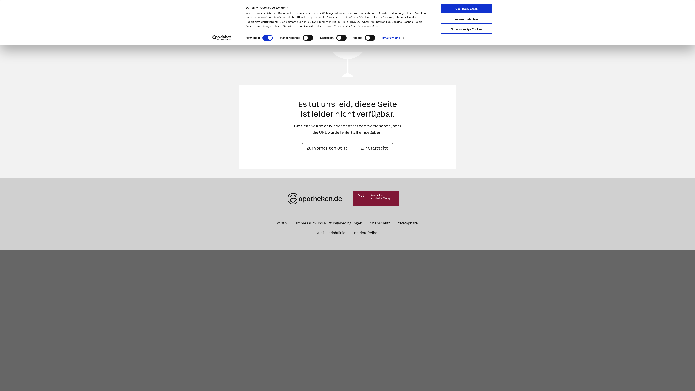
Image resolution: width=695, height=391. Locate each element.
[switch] (308, 38)
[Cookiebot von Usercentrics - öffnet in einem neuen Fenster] (222, 38)
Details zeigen (391, 37)
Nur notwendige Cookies (466, 29)
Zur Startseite (374, 148)
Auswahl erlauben (466, 19)
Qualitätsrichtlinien (331, 232)
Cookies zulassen (466, 8)
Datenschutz (379, 223)
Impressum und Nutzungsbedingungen (329, 223)
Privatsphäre (407, 223)
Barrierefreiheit (367, 232)
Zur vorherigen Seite (327, 148)
